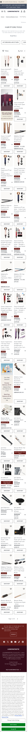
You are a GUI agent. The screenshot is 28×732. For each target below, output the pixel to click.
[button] (7, 105)
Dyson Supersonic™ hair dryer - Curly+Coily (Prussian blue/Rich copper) (20, 209)
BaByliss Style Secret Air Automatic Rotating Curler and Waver (18, 380)
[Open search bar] (4, 11)
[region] (13, 702)
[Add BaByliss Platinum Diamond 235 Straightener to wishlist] (11, 194)
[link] (21, 11)
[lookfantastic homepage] (13, 11)
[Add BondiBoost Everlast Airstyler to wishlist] (11, 466)
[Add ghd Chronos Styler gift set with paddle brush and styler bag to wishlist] (24, 526)
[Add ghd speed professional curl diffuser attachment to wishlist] (24, 496)
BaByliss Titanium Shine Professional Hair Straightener (6, 568)
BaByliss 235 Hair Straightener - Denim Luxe (19, 276)
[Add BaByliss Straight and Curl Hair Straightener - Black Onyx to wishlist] (24, 124)
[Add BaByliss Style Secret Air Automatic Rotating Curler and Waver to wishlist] (24, 365)
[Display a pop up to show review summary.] (12, 79)
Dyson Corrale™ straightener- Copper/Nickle (6, 137)
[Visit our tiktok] (19, 642)
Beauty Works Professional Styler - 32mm (20, 602)
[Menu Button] (1, 11)
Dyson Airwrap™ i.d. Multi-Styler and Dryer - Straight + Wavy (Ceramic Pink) (20, 310)
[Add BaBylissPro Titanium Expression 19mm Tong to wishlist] (11, 262)
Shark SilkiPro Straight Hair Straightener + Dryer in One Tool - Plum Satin (20, 345)
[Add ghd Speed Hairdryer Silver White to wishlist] (24, 466)
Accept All (13, 729)
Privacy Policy (18, 715)
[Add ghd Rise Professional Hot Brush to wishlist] (11, 436)
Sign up (13, 634)
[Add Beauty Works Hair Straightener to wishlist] (24, 436)
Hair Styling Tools (13, 27)
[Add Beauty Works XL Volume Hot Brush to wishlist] (11, 589)
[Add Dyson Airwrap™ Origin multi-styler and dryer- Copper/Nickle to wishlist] (24, 91)
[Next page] (17, 619)
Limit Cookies (13, 724)
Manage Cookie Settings (13, 720)
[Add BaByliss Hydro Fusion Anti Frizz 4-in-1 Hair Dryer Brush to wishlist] (24, 555)
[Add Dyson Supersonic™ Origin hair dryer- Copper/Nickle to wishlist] (24, 57)
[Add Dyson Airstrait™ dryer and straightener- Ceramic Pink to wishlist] (11, 57)
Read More (13, 36)
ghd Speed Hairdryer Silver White (18, 479)
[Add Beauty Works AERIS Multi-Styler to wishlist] (11, 406)
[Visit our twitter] (8, 642)
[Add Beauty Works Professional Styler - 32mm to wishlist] (24, 589)
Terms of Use (5, 717)
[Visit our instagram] (11, 642)
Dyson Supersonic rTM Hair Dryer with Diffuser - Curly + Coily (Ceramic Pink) (6, 345)
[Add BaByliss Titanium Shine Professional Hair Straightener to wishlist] (11, 555)
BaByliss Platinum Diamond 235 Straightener (6, 207)
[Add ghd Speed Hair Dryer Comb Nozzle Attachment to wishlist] (11, 526)
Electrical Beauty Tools (12, 16)
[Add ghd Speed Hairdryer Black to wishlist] (24, 406)
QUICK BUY (7, 86)
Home (2, 16)
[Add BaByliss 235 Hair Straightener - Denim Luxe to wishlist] (24, 262)
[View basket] (24, 11)
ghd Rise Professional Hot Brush (6, 449)
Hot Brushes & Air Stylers (11, 42)
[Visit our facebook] (4, 642)
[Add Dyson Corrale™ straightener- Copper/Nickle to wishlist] (11, 124)
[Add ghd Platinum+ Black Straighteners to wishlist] (11, 496)
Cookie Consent (13, 662)
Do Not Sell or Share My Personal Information (13, 664)
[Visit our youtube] (15, 642)
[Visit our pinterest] (23, 642)
